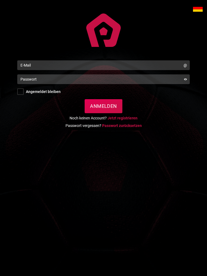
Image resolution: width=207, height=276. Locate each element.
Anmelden (103, 106)
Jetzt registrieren (122, 118)
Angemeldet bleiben (43, 91)
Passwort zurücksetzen (122, 125)
